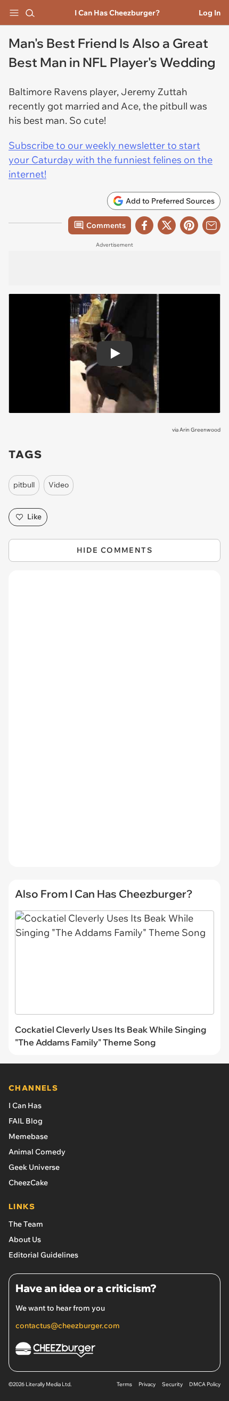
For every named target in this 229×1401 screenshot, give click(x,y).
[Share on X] (167, 225)
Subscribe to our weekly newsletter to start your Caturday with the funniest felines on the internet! (110, 159)
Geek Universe (34, 1167)
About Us (25, 1239)
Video (58, 484)
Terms (124, 1384)
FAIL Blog (26, 1121)
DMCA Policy (204, 1384)
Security (172, 1384)
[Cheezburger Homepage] (114, 1351)
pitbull (24, 484)
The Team (26, 1224)
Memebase (28, 1136)
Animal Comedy (37, 1152)
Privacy (147, 1384)
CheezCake (28, 1182)
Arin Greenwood (199, 429)
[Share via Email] (211, 225)
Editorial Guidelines (43, 1255)
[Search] (29, 12)
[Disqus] (114, 724)
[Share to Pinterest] (189, 225)
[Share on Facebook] (144, 225)
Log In (209, 13)
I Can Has (25, 1105)
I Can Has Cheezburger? (117, 13)
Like (34, 516)
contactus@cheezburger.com (67, 1325)
